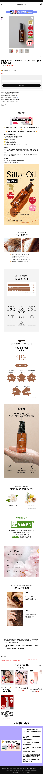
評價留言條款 (27, 770)
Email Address (5, 79)
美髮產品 (10, 57)
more (23, 70)
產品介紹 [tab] (21, 113)
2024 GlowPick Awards (14, 659)
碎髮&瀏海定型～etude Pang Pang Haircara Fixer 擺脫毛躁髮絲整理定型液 (21, 688)
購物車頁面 (32, 754)
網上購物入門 (16, 770)
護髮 (8, 660)
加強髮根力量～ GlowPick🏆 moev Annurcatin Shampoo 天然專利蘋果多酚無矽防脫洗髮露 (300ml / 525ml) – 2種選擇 (7, 689)
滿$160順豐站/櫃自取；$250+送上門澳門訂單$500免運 (12, 93)
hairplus (36, 685)
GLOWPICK (23, 659)
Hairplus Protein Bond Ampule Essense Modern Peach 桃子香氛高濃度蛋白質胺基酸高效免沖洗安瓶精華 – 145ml (36, 689)
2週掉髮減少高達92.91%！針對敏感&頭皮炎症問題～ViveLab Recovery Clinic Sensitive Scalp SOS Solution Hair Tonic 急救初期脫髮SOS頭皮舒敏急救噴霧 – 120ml (7, 714)
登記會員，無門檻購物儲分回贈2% (12, 99)
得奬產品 (30, 659)
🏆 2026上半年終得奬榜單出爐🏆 (19, 8)
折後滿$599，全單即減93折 (11, 95)
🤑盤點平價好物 (29, 8)
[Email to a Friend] (6, 105)
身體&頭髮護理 (3, 57)
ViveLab (7, 711)
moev (7, 685)
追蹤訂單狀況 (22, 770)
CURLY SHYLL (4, 59)
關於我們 (36, 770)
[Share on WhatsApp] (2, 105)
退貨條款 (11, 770)
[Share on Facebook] (4, 105)
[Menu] (1, 4)
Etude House (21, 685)
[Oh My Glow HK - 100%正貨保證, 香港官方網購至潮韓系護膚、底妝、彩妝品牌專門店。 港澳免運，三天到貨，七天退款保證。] (21, 4)
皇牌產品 (35, 659)
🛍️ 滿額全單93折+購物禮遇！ (6, 8)
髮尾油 (20, 660)
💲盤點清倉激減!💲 (37, 8)
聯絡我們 (32, 770)
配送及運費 (7, 770)
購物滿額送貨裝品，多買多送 (11, 97)
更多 (40, 665)
